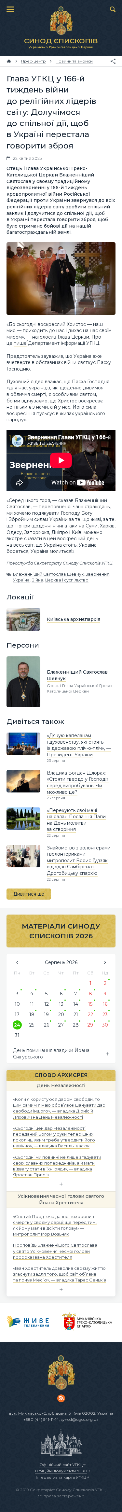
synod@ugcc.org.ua (80, 1419)
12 (46, 1004)
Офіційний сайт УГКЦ (61, 1464)
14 (75, 1004)
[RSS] (61, 1398)
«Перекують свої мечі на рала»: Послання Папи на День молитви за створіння (76, 820)
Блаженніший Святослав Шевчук (48, 574)
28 (76, 1025)
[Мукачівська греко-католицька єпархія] (87, 1322)
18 (31, 1014)
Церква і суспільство (66, 580)
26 (46, 1025)
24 (17, 1025)
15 (90, 1004)
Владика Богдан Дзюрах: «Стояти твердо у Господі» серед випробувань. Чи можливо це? (78, 782)
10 (17, 1004)
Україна (21, 580)
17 (17, 1014)
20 (61, 1014)
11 (32, 1004)
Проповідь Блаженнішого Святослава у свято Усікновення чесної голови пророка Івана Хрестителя (55, 1250)
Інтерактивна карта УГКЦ (61, 1477)
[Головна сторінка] (9, 61)
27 (61, 1025)
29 (90, 1025)
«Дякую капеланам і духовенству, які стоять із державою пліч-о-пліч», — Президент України (79, 745)
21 (76, 1014)
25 (31, 1025)
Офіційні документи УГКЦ (61, 1470)
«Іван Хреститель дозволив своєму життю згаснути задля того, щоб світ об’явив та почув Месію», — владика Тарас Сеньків (59, 1274)
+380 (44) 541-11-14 (41, 1419)
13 (61, 1004)
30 (105, 1025)
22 (90, 1014)
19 (46, 1014)
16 (105, 1004)
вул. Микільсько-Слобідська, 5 (40, 1413)
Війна (37, 580)
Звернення (97, 574)
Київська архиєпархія (73, 619)
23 (105, 1014)
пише (20, 343)
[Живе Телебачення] (28, 1322)
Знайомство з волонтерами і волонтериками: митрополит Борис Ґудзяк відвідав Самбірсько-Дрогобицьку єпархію (79, 860)
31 (17, 1035)
